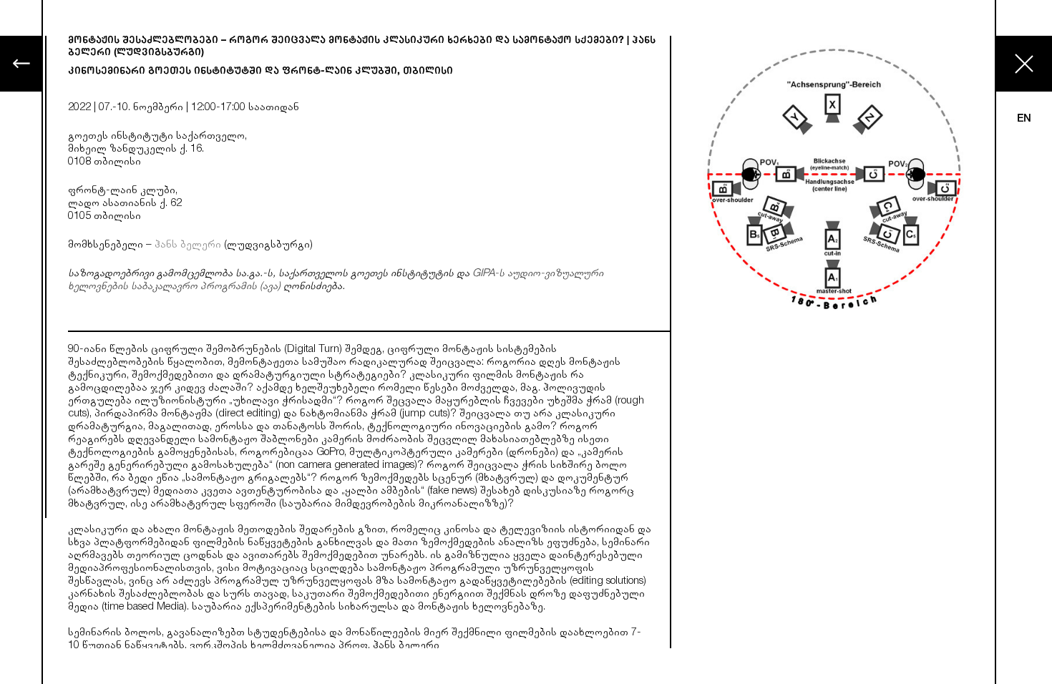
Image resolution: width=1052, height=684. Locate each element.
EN (1024, 119)
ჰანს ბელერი (188, 246)
